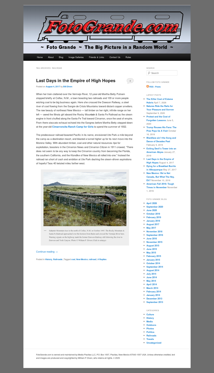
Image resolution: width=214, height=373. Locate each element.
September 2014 (154, 266)
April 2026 (151, 203)
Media (149, 321)
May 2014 (151, 280)
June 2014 (151, 277)
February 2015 (153, 256)
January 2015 (153, 259)
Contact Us (115, 57)
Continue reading (47, 251)
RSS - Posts (155, 86)
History (48, 259)
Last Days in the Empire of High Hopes (75, 80)
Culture (150, 314)
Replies (102, 259)
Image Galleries (76, 57)
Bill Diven (67, 86)
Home (40, 57)
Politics (150, 332)
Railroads (57, 259)
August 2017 (152, 224)
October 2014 (153, 263)
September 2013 (154, 302)
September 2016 (154, 235)
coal (73, 259)
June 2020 (151, 210)
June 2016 (151, 238)
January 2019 (153, 220)
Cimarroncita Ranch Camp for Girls (72, 126)
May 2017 (151, 227)
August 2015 (152, 245)
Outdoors (151, 325)
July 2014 (151, 273)
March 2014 (152, 288)
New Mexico (82, 259)
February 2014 (153, 291)
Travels (150, 339)
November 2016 (154, 231)
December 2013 (154, 298)
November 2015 (154, 242)
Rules (128, 57)
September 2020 (154, 206)
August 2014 (152, 270)
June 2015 (151, 249)
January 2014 (153, 295)
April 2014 (151, 284)
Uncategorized (153, 342)
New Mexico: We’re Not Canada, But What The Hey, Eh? (160, 176)
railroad (92, 259)
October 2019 (153, 213)
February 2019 (153, 217)
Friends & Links (96, 57)
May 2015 (151, 252)
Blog (61, 57)
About (51, 57)
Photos (150, 328)
